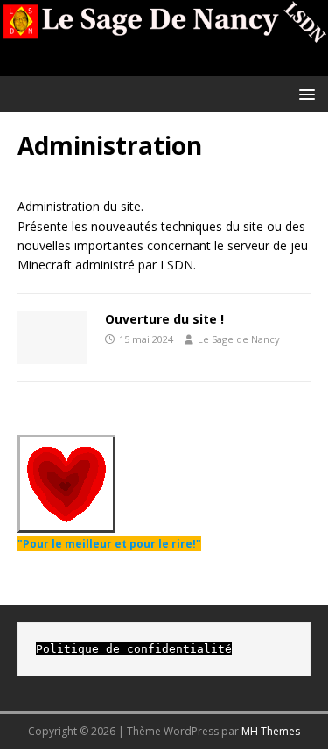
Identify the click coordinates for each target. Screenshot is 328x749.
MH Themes (270, 731)
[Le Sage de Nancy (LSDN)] (164, 65)
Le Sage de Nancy (239, 339)
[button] (304, 93)
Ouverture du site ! (164, 319)
